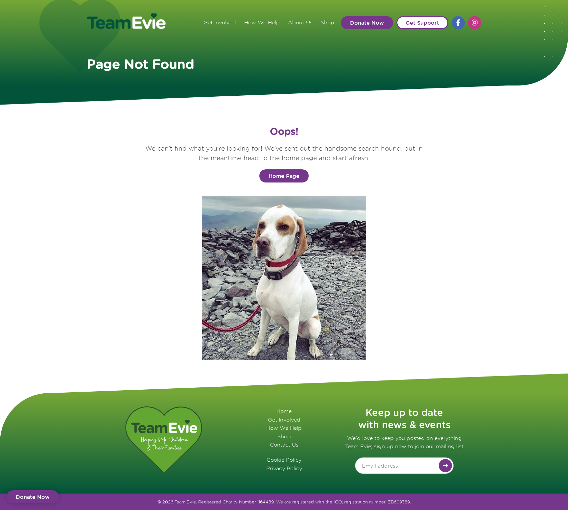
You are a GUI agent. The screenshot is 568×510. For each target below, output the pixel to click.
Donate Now (367, 22)
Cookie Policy (284, 459)
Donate (33, 496)
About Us (300, 22)
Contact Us (284, 444)
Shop (327, 22)
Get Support (422, 22)
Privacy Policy (284, 468)
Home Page (284, 176)
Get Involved (219, 22)
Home (284, 411)
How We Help (262, 22)
